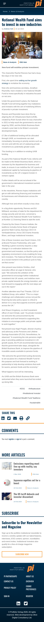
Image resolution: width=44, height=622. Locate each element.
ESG (23, 389)
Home (5, 11)
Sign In (6, 596)
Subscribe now (22, 554)
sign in (18, 439)
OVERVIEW (30, 581)
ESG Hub (23, 62)
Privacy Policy (10, 587)
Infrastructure (35, 389)
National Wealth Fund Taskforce (27, 398)
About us (30, 576)
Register (29, 596)
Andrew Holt (8, 29)
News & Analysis (17, 11)
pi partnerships (10, 576)
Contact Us (8, 581)
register (11, 439)
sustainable (35, 403)
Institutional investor (32, 393)
